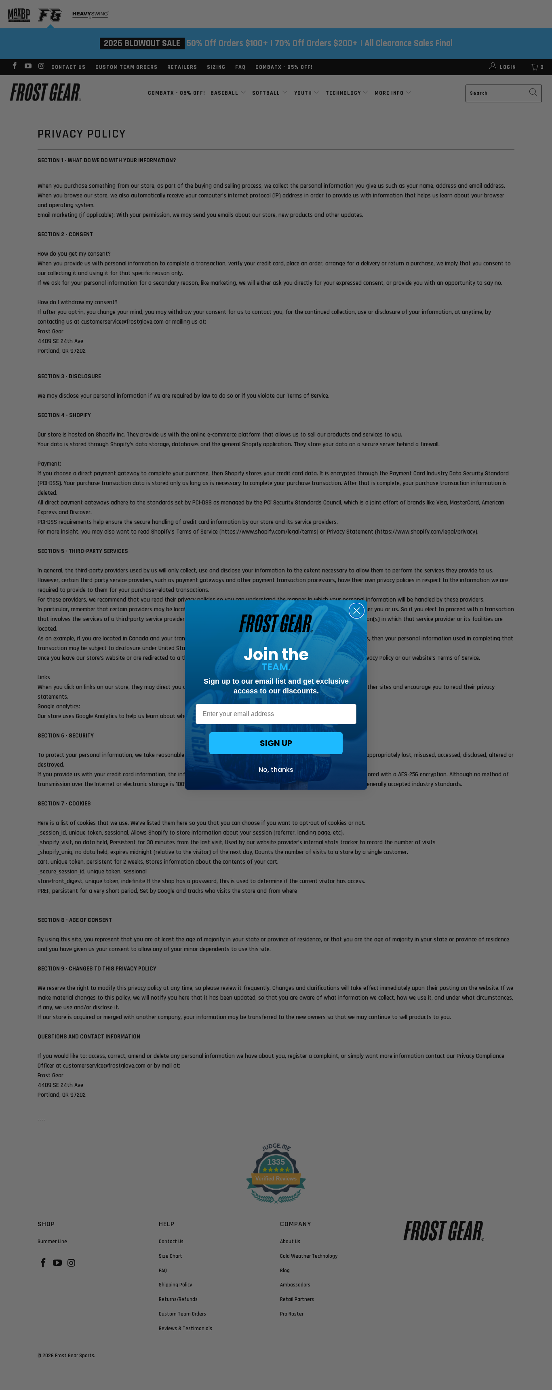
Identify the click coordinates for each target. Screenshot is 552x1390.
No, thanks (276, 769)
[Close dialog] (357, 611)
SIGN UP (276, 743)
